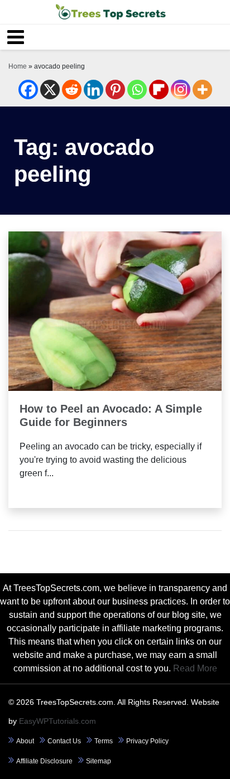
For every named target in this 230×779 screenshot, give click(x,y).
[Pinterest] (115, 89)
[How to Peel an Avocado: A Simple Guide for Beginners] (115, 310)
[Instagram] (180, 89)
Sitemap (98, 761)
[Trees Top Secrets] (110, 12)
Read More (115, 359)
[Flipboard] (159, 89)
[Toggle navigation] (15, 37)
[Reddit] (72, 89)
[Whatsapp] (137, 89)
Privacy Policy (147, 741)
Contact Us (64, 741)
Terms (103, 741)
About (25, 741)
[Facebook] (28, 89)
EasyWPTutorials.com (57, 721)
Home (17, 66)
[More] (202, 89)
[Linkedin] (93, 89)
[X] (50, 89)
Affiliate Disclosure (44, 761)
